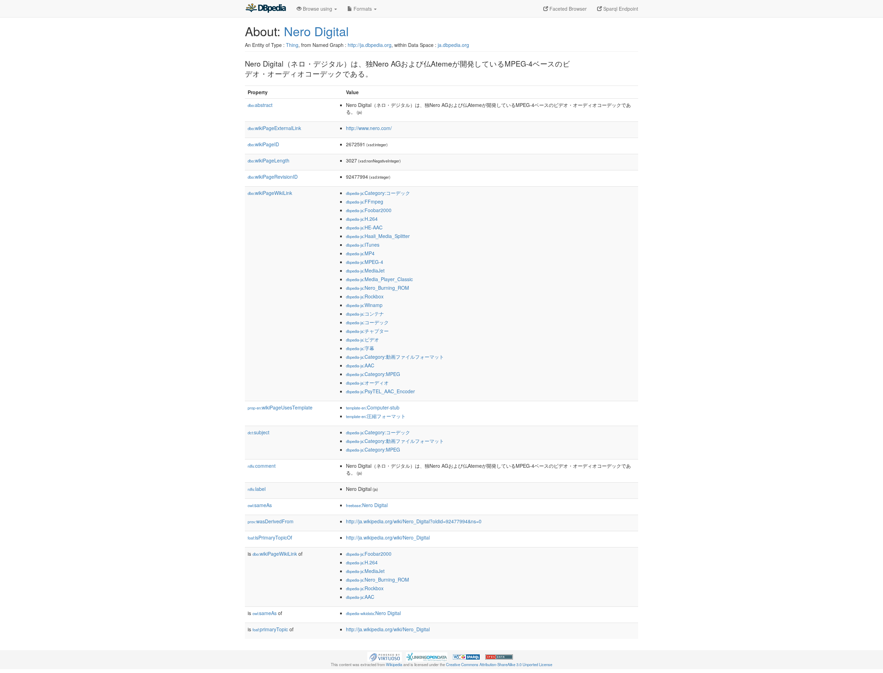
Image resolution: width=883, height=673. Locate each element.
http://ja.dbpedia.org (369, 44)
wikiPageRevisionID (273, 176)
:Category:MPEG (373, 373)
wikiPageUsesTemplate (280, 407)
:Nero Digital (367, 505)
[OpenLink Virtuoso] (384, 656)
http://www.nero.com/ (369, 128)
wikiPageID (263, 144)
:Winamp (364, 304)
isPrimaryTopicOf (270, 537)
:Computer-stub (372, 407)
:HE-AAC (364, 227)
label (257, 488)
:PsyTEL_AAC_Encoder (380, 391)
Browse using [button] (317, 8)
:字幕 (360, 348)
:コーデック (367, 322)
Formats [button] (362, 8)
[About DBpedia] (265, 8)
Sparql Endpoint (620, 8)
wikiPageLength (268, 160)
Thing (292, 44)
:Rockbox (365, 296)
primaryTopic (270, 629)
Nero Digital (316, 31)
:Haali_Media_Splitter (378, 235)
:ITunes (362, 244)
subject (258, 432)
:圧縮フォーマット (376, 416)
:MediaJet (365, 270)
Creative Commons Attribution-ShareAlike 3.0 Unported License (499, 664)
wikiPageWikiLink (270, 192)
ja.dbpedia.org (453, 44)
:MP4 (360, 253)
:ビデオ (362, 339)
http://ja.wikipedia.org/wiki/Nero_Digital (388, 537)
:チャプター (367, 330)
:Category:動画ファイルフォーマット (395, 356)
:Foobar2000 (368, 210)
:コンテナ (365, 313)
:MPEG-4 (364, 261)
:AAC (360, 365)
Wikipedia (394, 664)
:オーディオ (367, 382)
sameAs (260, 505)
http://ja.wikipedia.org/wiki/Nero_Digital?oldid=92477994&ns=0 (414, 521)
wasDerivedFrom (271, 521)
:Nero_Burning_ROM (377, 287)
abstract (260, 104)
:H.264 (362, 218)
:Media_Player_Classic (379, 279)
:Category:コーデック (378, 192)
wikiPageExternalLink (274, 128)
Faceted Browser (567, 8)
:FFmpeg (364, 201)
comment (262, 465)
